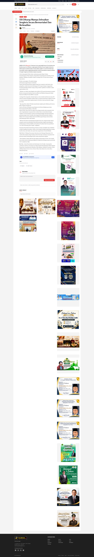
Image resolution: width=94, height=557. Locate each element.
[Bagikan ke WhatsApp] (16, 19)
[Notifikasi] (70, 4)
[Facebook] (16, 550)
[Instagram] (21, 550)
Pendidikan (49, 8)
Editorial (29, 8)
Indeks (66, 555)
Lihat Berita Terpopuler (75, 42)
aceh (22, 14)
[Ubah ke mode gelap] (78, 4)
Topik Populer (60, 54)
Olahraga (54, 8)
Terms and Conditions (71, 555)
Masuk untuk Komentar (49, 180)
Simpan (26, 153)
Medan (16, 8)
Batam (26, 8)
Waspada (16, 14)
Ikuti (53, 157)
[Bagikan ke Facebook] (16, 22)
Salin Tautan (30, 165)
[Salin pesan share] (16, 27)
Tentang (59, 555)
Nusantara (37, 8)
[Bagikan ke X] (16, 25)
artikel (19, 14)
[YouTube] (23, 550)
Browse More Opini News (75, 49)
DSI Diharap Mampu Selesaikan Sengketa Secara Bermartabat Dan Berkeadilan (36, 14)
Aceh (23, 8)
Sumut (19, 8)
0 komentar (32, 153)
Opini (33, 8)
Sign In (74, 4)
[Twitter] (18, 550)
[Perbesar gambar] (53, 35)
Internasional (43, 8)
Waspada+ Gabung (49, 56)
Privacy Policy (77, 555)
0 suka (22, 153)
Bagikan (22, 165)
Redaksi (62, 555)
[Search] (63, 4)
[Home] (67, 4)
